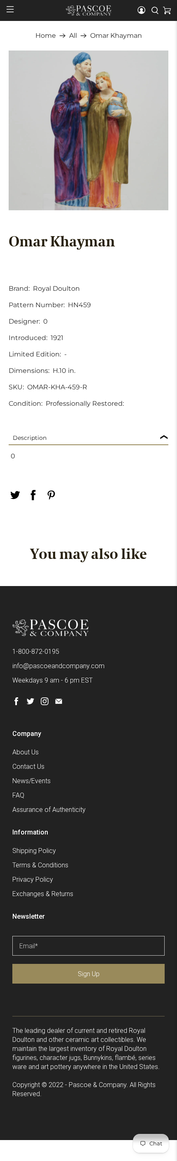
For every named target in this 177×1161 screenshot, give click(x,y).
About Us (25, 752)
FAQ (18, 795)
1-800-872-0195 (35, 651)
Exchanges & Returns (42, 894)
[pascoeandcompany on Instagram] (45, 703)
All (73, 35)
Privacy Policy (32, 879)
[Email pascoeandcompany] (59, 703)
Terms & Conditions (40, 865)
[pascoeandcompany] (88, 10)
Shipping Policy (34, 851)
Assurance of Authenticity (49, 810)
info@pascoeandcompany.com (58, 666)
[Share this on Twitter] (15, 495)
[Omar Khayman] (89, 130)
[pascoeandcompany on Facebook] (16, 703)
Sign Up (89, 974)
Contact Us (28, 766)
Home (45, 35)
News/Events (31, 781)
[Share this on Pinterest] (51, 495)
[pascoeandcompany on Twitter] (30, 703)
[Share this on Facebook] (33, 495)
